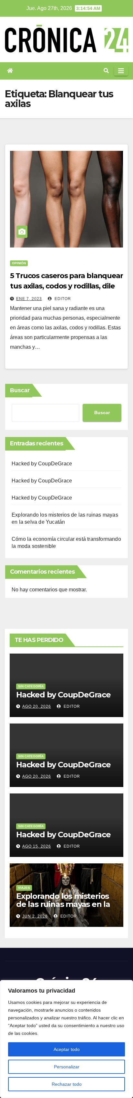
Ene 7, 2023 (29, 298)
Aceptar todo (67, 1049)
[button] (106, 70)
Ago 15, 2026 (36, 846)
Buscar (20, 390)
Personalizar (66, 1066)
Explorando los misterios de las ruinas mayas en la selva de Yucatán (63, 904)
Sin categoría (31, 686)
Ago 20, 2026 (36, 706)
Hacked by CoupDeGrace (42, 463)
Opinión (19, 263)
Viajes (24, 887)
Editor (62, 298)
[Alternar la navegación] (121, 71)
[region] (66, 1039)
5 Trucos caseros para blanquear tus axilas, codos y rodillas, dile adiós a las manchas (66, 286)
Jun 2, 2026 (35, 916)
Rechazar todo (67, 1084)
